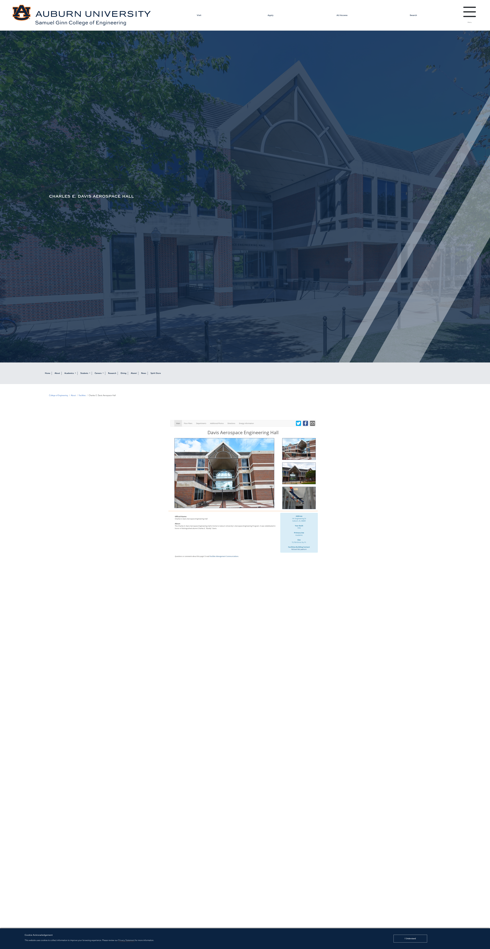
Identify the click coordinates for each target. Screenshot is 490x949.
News (143, 373)
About (57, 373)
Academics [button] (69, 373)
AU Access (341, 15)
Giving (123, 373)
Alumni (134, 373)
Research (112, 373)
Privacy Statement (126, 940)
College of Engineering (58, 395)
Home (47, 373)
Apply (270, 15)
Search (413, 15)
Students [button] (84, 373)
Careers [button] (98, 373)
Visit (199, 15)
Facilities (82, 395)
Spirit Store (156, 373)
